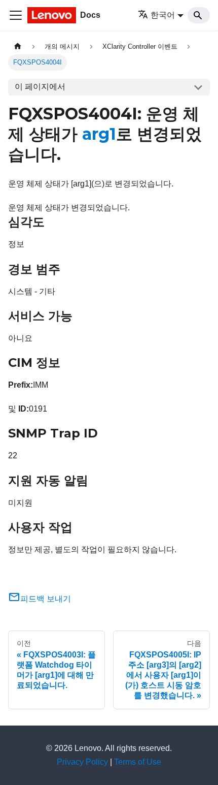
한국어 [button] (163, 15)
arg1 (99, 134)
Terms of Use (137, 762)
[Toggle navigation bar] (15, 15)
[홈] (17, 46)
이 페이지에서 (40, 86)
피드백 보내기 (45, 598)
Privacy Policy (82, 762)
